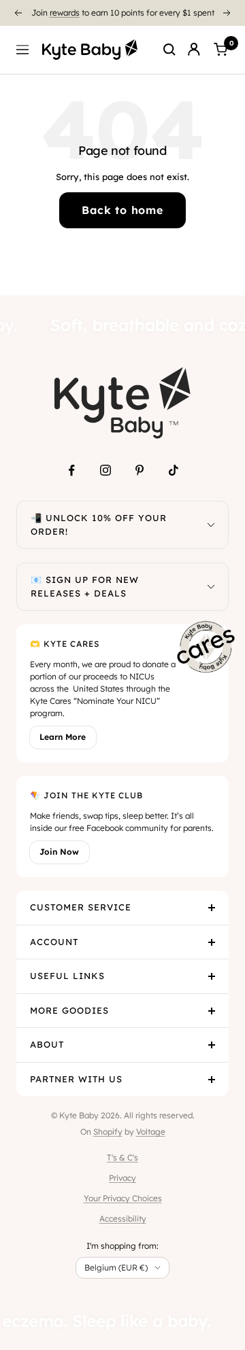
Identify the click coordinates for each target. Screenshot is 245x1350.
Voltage (150, 1131)
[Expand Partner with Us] (212, 1080)
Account (54, 941)
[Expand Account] (212, 942)
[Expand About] (212, 1045)
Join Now (59, 852)
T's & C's (122, 1157)
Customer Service (80, 907)
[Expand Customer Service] (212, 908)
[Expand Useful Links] (212, 976)
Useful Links (67, 975)
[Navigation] (22, 49)
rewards (65, 12)
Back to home (122, 210)
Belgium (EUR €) (116, 1267)
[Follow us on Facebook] (71, 470)
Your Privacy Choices (123, 1198)
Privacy (122, 1178)
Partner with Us (76, 1078)
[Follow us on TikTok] (174, 470)
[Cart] (220, 49)
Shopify (107, 1131)
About (47, 1044)
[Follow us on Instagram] (105, 470)
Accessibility (122, 1218)
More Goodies (69, 1010)
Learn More (62, 737)
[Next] (227, 13)
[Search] (169, 49)
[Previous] (18, 13)
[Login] (194, 49)
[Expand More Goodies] (212, 1011)
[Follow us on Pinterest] (139, 470)
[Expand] (211, 524)
